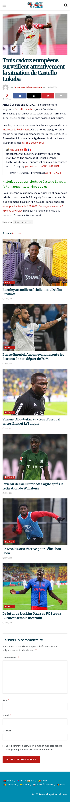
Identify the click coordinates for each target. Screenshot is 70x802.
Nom (6, 700)
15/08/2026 (8, 363)
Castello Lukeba (23, 109)
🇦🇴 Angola (8, 780)
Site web (7, 730)
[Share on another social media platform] (61, 95)
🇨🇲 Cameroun (9, 784)
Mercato (9, 282)
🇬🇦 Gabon (24, 784)
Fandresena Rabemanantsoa (27, 87)
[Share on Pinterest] (47, 95)
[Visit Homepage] (35, 5)
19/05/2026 (8, 623)
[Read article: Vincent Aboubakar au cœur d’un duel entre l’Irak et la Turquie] (35, 392)
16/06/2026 (8, 428)
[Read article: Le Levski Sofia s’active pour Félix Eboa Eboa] (35, 521)
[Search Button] (65, 5)
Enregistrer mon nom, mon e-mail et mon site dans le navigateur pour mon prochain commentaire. (34, 747)
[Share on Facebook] (20, 95)
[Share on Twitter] (34, 95)
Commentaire (11, 657)
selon (33, 142)
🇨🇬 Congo (43, 780)
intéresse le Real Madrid (16, 129)
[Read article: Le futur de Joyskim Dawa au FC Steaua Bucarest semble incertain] (35, 586)
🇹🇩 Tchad (61, 784)
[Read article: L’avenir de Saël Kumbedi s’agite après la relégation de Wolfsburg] (35, 457)
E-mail (7, 715)
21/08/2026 (8, 299)
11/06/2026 (8, 493)
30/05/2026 (8, 558)
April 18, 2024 (53, 172)
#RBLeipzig (16, 149)
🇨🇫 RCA (30, 780)
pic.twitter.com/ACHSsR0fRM (42, 166)
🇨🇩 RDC (20, 780)
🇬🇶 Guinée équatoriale (43, 784)
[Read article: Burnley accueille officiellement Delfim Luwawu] (35, 262)
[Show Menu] (4, 5)
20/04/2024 (52, 87)
